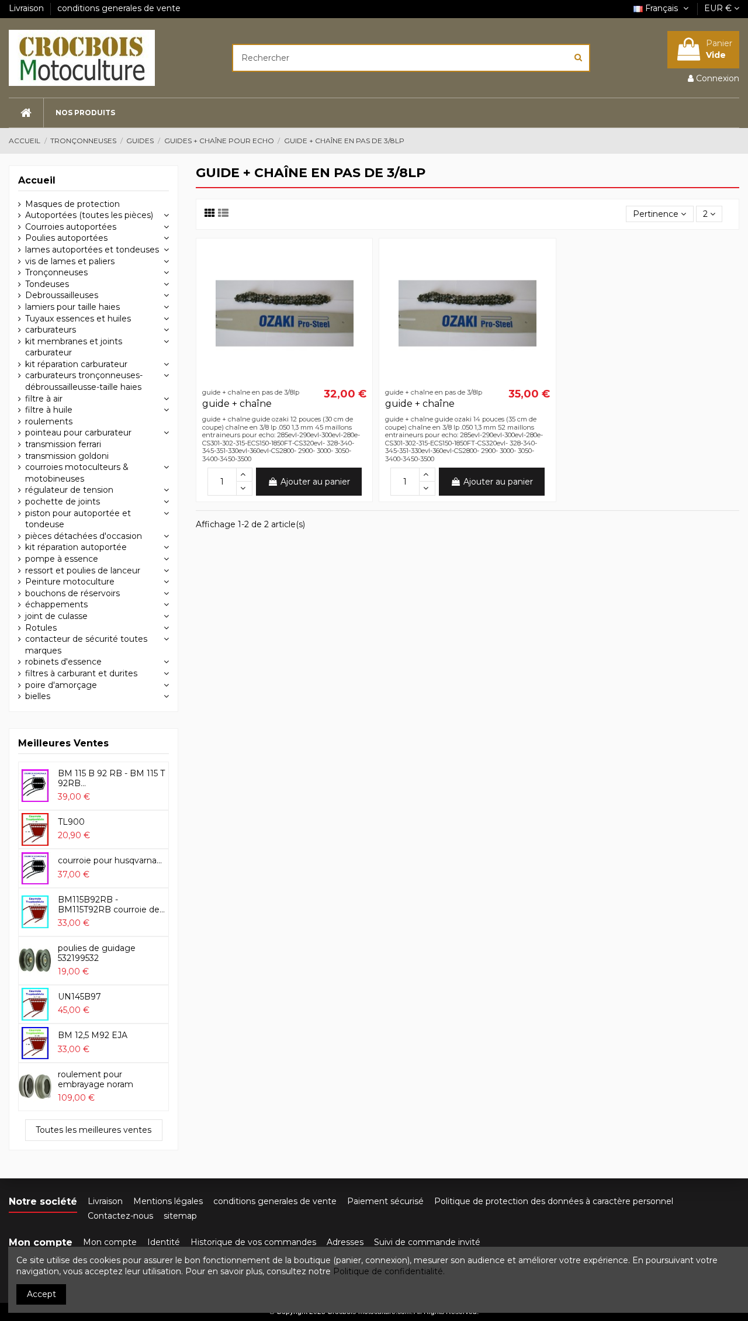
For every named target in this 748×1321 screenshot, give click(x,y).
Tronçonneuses (56, 272)
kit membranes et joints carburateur (73, 347)
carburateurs (50, 329)
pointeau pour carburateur (78, 432)
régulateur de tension (69, 490)
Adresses (345, 1242)
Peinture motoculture (70, 581)
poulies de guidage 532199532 (97, 953)
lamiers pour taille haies (72, 307)
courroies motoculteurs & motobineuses (77, 473)
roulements (48, 421)
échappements (56, 604)
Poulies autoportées (66, 238)
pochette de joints (62, 501)
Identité (163, 1242)
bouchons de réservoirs (72, 593)
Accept (41, 1294)
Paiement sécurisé (385, 1201)
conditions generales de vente (119, 8)
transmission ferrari (63, 444)
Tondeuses (47, 284)
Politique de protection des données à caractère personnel (553, 1201)
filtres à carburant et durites (81, 673)
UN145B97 (79, 996)
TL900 (71, 822)
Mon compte (110, 1242)
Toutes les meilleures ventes (93, 1130)
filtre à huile (48, 409)
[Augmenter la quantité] (244, 475)
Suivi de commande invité (427, 1242)
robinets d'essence (63, 661)
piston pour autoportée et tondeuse (78, 519)
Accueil (37, 180)
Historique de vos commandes (253, 1242)
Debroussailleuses (61, 295)
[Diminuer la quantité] (244, 489)
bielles (37, 696)
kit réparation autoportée (76, 547)
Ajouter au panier (315, 481)
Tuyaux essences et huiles (78, 318)
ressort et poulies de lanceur (82, 570)
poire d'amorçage (61, 685)
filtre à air (44, 398)
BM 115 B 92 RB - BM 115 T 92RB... (111, 778)
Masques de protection (72, 204)
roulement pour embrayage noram (95, 1079)
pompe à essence (61, 559)
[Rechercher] (578, 57)
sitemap (180, 1216)
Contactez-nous (120, 1216)
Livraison (27, 8)
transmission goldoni (67, 456)
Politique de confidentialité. (389, 1271)
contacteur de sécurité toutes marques (86, 645)
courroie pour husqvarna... (110, 860)
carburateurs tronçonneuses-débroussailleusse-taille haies (84, 381)
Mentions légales (168, 1201)
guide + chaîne (237, 403)
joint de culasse (56, 616)
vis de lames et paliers (70, 261)
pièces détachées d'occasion (83, 536)
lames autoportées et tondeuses (92, 249)
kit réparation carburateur (76, 364)
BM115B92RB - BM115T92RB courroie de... (111, 904)
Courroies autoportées (70, 227)
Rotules (41, 628)
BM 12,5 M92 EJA (92, 1035)
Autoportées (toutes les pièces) (89, 215)
